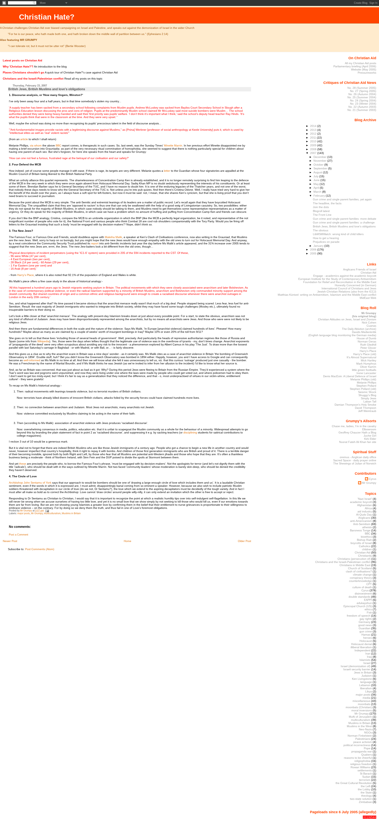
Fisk (369, 612)
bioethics (366, 536)
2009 (313, 145)
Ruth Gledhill (368, 344)
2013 (313, 129)
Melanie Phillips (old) (363, 379)
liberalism (366, 688)
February (319, 195)
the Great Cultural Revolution (354, 783)
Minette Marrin (173, 145)
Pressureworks (367, 72)
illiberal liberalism (361, 647)
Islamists (364, 659)
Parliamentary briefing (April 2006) (354, 66)
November (320, 160)
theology (366, 795)
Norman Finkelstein (360, 735)
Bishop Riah (364, 539)
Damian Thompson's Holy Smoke (355, 404)
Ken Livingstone (362, 678)
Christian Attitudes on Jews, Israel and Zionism (347, 319)
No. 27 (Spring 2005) (363, 91)
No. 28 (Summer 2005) (361, 87)
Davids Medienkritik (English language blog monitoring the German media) (342, 333)
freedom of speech (358, 615)
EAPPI (368, 599)
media (366, 697)
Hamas (365, 634)
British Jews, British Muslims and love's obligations (344, 226)
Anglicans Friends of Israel (359, 269)
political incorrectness (356, 745)
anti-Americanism (361, 520)
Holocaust (365, 640)
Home (127, 541)
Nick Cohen (369, 322)
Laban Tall (369, 401)
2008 (313, 149)
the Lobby (364, 789)
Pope (367, 748)
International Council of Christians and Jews (349, 288)
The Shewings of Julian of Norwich (354, 463)
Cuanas (371, 325)
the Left (365, 786)
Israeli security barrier (356, 669)
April (316, 187)
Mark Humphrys (366, 363)
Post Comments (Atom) (39, 549)
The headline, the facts (327, 203)
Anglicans (364, 517)
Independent (362, 650)
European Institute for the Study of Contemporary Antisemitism (337, 278)
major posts (23, 513)
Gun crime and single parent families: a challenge (344, 222)
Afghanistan (364, 505)
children (367, 549)
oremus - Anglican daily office (358, 457)
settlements (364, 770)
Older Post (244, 541)
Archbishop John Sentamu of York (30, 482)
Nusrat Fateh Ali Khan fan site (357, 442)
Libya (368, 691)
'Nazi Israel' (364, 498)
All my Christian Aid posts (360, 63)
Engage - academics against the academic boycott (344, 275)
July (316, 176)
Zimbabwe (365, 802)
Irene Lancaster (366, 373)
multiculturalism (52, 513)
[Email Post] (47, 510)
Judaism (366, 675)
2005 (313, 253)
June (316, 180)
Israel (366, 663)
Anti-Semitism (361, 524)
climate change (362, 574)
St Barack (366, 773)
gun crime (365, 631)
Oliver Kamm (368, 366)
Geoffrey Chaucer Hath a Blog (357, 432)
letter (167, 170)
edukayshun (364, 603)
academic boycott (361, 502)
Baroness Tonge (360, 530)
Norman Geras (367, 341)
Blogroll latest (321, 211)
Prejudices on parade (326, 241)
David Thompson (365, 407)
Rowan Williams (360, 767)
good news (365, 625)
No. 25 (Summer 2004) (361, 97)
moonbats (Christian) (359, 707)
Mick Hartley (368, 360)
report (95, 243)
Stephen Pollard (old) (363, 388)
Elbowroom (369, 429)
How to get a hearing (326, 238)
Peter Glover (368, 347)
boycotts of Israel (361, 543)
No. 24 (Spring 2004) (363, 100)
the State (366, 792)
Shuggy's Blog (367, 395)
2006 (313, 249)
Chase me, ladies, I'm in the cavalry (354, 426)
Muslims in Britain (71, 513)
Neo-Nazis (365, 729)
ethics (368, 609)
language (366, 682)
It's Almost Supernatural (361, 357)
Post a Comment (18, 534)
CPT (369, 584)
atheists (367, 527)
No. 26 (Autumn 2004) (362, 94)
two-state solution (361, 798)
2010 (313, 141)
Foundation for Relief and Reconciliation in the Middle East (339, 282)
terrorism (364, 779)
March (317, 191)
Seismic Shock (367, 392)
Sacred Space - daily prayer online (354, 460)
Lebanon (364, 685)
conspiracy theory (361, 577)
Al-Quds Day (364, 514)
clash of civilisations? (359, 571)
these (22, 463)
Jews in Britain (363, 672)
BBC (58, 145)
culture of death (362, 587)
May (316, 184)
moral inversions (361, 710)
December (320, 156)
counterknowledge (360, 580)
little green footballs (364, 369)
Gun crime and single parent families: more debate (344, 218)
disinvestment (363, 593)
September (320, 168)
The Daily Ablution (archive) (359, 328)
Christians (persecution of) (354, 558)
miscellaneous (361, 700)
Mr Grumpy (37, 513)
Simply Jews (368, 398)
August (318, 172)
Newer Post (10, 541)
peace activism (362, 742)
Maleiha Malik (113, 237)
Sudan (366, 776)
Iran (367, 653)
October (318, 164)
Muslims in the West (359, 726)
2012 (313, 133)
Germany (364, 622)
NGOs (368, 732)
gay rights (366, 618)
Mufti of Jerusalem (360, 716)
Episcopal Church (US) (357, 606)
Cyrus (372, 478)
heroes (367, 637)
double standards (359, 596)
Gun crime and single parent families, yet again (342, 199)
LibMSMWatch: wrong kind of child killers (338, 234)
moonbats (364, 704)
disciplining (190, 432)
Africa (368, 508)
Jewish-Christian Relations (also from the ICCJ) (346, 291)
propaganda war (361, 751)
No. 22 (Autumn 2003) (362, 106)
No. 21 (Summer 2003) (361, 110)
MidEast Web (368, 297)
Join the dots (321, 207)
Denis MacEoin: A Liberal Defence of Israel (349, 376)
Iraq (369, 656)
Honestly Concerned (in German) (355, 285)
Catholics (364, 546)
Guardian (364, 628)
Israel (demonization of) (355, 666)
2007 (313, 153)
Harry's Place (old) (364, 354)
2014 (313, 126)
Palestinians (362, 738)
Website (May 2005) (363, 69)
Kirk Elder (370, 438)
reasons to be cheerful (358, 757)
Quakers (366, 754)
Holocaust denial (361, 644)
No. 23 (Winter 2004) (363, 103)
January (318, 245)
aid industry (364, 511)
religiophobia (362, 760)
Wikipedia (43, 341)
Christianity (365, 555)
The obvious (320, 230)
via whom (36, 145)
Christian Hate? (46, 17)
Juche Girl (370, 435)
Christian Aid (368, 272)
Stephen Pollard (366, 385)
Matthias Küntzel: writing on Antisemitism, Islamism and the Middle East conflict (327, 294)
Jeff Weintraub (367, 411)
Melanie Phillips (366, 382)
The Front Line (322, 214)
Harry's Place (25, 275)
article (24, 139)
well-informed (31, 360)
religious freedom (361, 764)
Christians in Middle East (355, 565)
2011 (313, 137)
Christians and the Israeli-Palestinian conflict (342, 562)
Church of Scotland (360, 568)
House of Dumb (366, 338)
